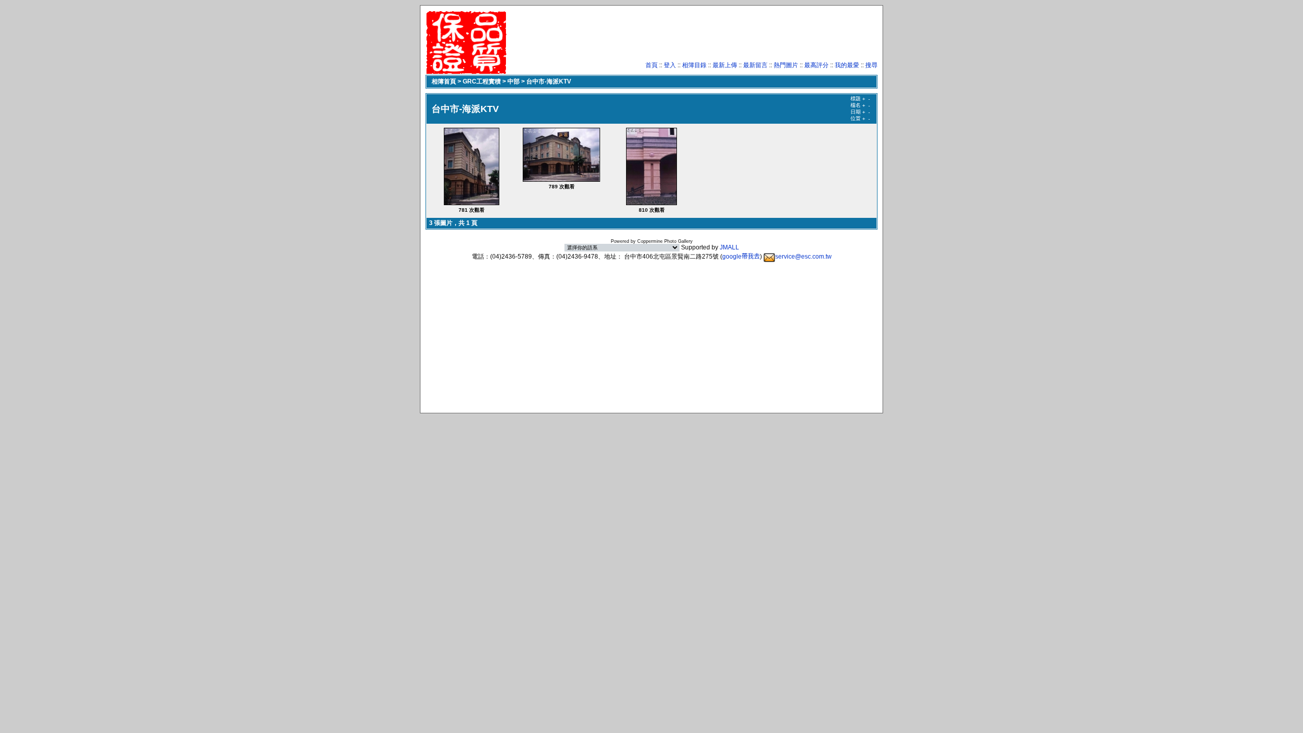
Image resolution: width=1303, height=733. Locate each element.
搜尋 (871, 65)
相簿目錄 (694, 65)
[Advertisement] (692, 38)
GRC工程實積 (482, 81)
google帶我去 (741, 256)
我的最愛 (847, 65)
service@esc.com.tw (803, 256)
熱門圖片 (786, 65)
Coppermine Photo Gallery (665, 241)
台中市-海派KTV (548, 81)
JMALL (729, 247)
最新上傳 (725, 65)
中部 (513, 81)
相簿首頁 (444, 81)
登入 (670, 65)
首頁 (651, 65)
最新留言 (755, 65)
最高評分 (816, 65)
